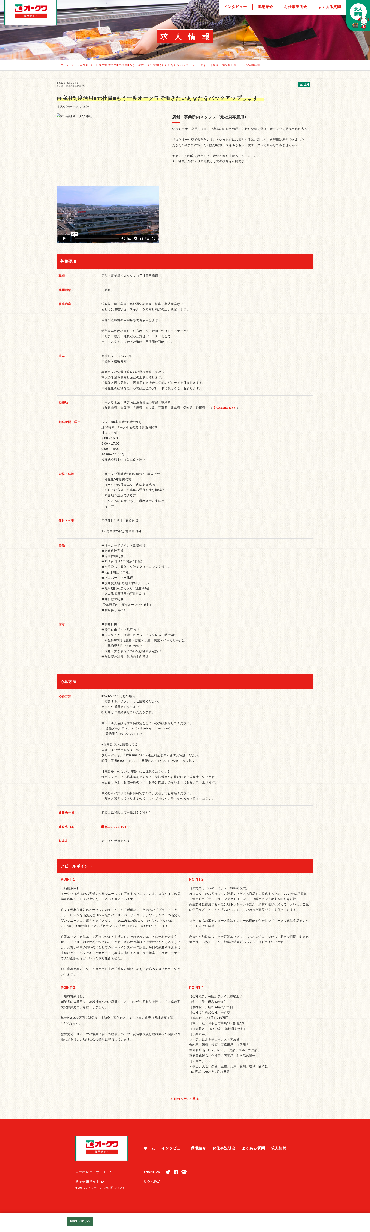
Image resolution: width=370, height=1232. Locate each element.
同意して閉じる (80, 1221)
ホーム (65, 65)
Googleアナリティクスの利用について (100, 1187)
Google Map (226, 407)
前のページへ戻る (186, 1098)
